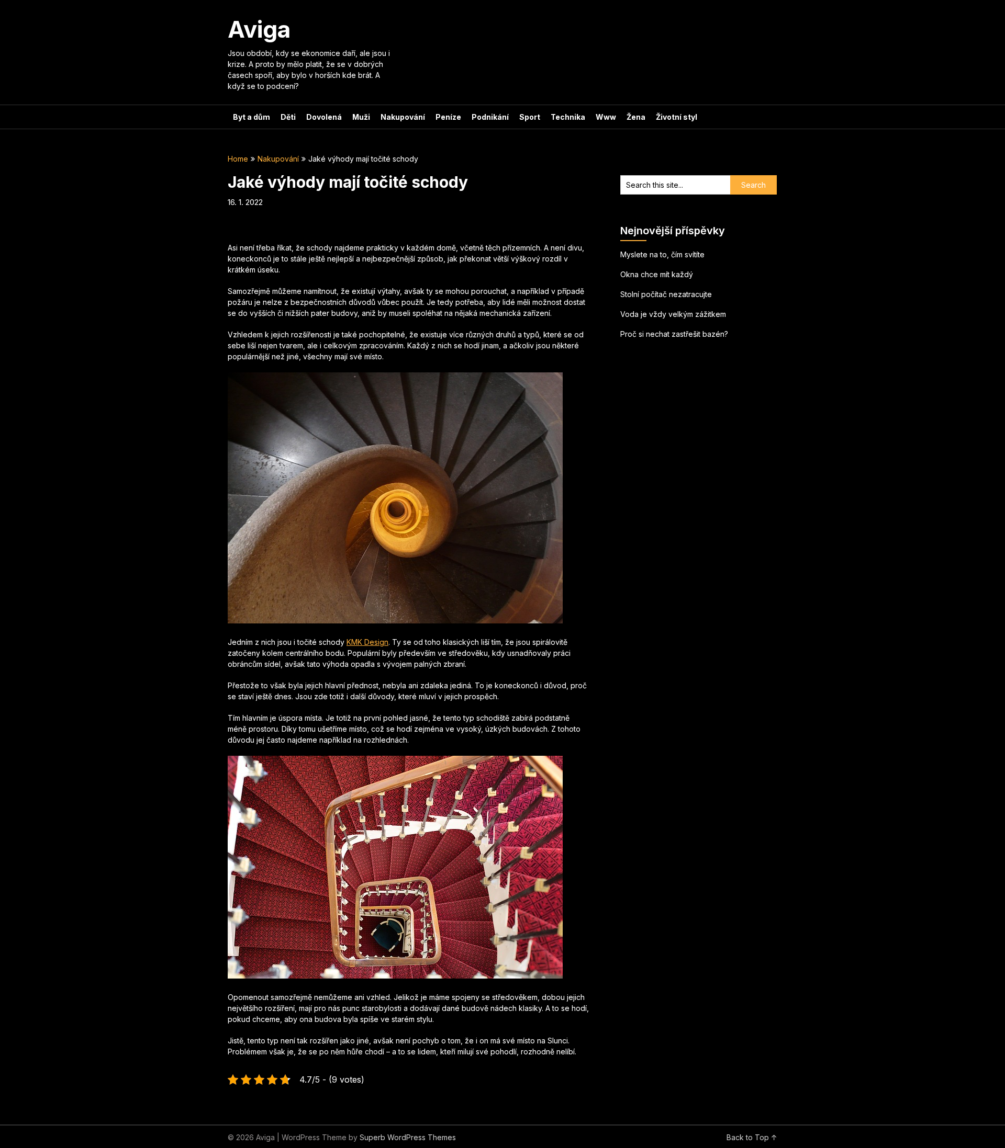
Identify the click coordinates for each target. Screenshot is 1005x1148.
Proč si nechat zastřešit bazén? (674, 333)
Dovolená (324, 116)
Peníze (448, 116)
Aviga (259, 29)
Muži (361, 116)
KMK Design (367, 642)
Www (606, 116)
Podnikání (490, 116)
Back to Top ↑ (752, 1137)
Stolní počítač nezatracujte (666, 294)
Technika (568, 116)
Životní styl (676, 116)
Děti (288, 116)
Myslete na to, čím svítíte (662, 254)
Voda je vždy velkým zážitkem (673, 314)
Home (238, 158)
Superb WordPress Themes (408, 1137)
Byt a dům (251, 116)
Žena (636, 116)
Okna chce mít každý (656, 274)
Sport (529, 116)
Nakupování (403, 116)
